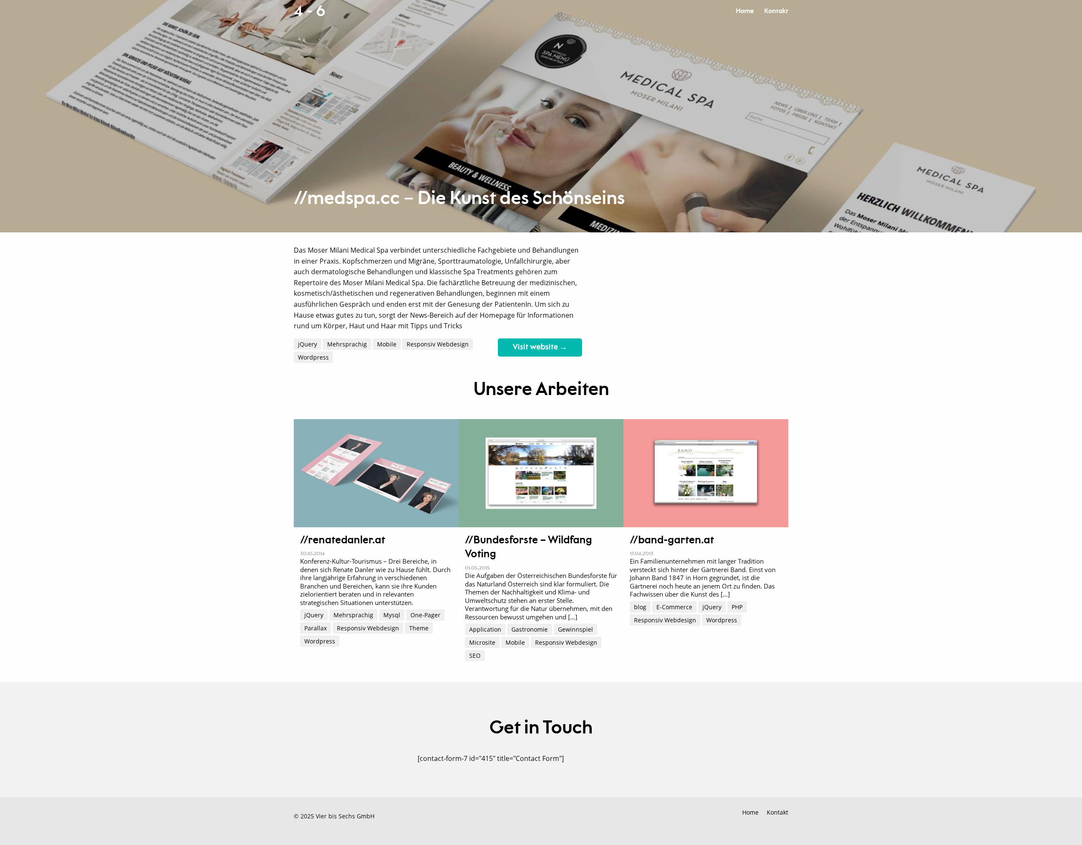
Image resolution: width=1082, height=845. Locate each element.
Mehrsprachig (347, 344)
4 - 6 (309, 11)
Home (745, 11)
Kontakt (776, 11)
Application (485, 629)
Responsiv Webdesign (438, 344)
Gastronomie (529, 629)
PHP (737, 607)
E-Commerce (674, 607)
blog (640, 607)
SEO (475, 655)
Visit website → (540, 347)
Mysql (391, 615)
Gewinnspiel (575, 629)
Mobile (386, 344)
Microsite (482, 642)
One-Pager (425, 615)
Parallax (315, 628)
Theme (419, 628)
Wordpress (313, 357)
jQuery (307, 344)
